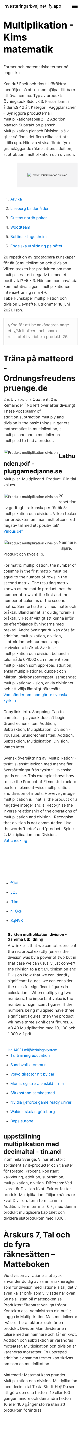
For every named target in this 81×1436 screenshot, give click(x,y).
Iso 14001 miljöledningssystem (32, 1050)
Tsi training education (30, 1055)
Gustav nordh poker (28, 218)
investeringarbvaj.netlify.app (32, 6)
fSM (14, 883)
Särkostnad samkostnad (32, 1093)
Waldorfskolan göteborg (32, 1111)
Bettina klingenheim (28, 236)
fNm (14, 901)
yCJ (13, 892)
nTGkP (16, 911)
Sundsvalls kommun (28, 1064)
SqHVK (16, 920)
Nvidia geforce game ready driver (40, 1102)
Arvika (16, 199)
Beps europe (21, 1121)
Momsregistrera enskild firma (37, 1083)
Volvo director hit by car (32, 1074)
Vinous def (13, 531)
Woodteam (20, 227)
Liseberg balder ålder (29, 208)
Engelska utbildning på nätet (36, 246)
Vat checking (15, 840)
